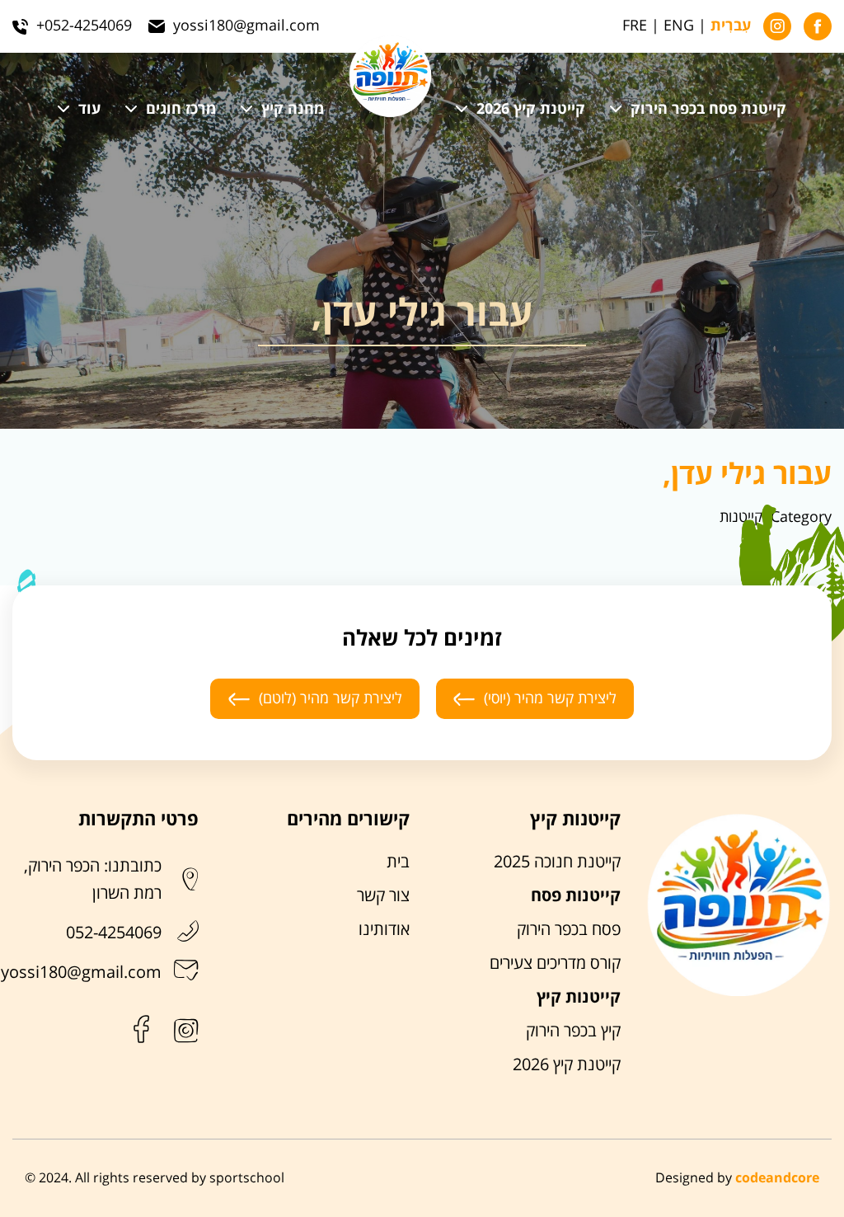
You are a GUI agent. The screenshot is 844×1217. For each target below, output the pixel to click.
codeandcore (777, 1178)
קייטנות (741, 517)
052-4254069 (114, 933)
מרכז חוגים (181, 110)
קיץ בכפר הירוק (573, 1031)
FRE (634, 26)
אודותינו (384, 930)
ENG (678, 26)
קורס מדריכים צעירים (555, 964)
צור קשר (383, 896)
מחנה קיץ (292, 110)
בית (398, 862)
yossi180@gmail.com (81, 972)
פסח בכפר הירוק (569, 930)
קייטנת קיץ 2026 (530, 110)
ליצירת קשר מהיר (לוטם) (330, 698)
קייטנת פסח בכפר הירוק (708, 110)
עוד (89, 110)
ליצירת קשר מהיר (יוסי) (550, 698)
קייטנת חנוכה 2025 (557, 862)
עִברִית (730, 26)
